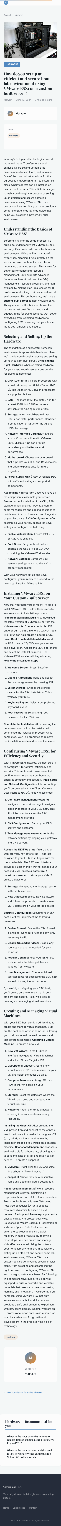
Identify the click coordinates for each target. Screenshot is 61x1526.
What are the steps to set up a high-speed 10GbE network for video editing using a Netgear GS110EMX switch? (29, 1454)
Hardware (18, 15)
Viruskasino (12, 1487)
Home (6, 1507)
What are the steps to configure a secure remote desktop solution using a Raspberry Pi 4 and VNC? (30, 1440)
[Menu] (55, 2)
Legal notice (19, 1507)
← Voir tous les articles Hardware (23, 1392)
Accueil (7, 15)
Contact (33, 1507)
